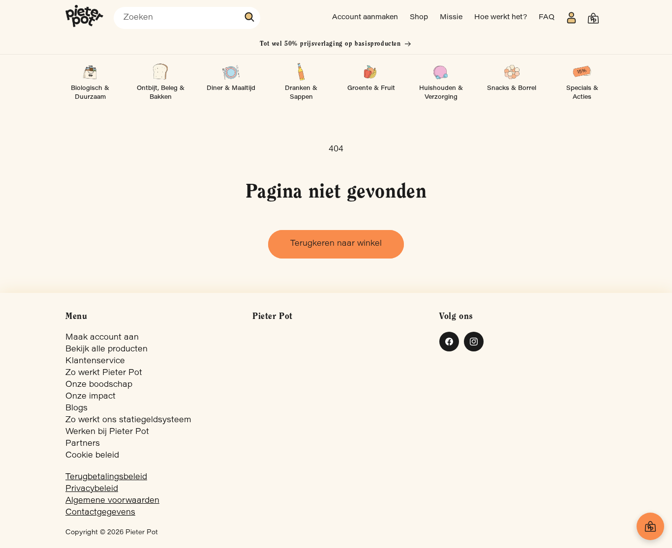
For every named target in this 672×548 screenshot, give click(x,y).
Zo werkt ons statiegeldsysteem (128, 420)
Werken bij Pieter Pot (107, 432)
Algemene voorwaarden (112, 501)
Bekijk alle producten (106, 349)
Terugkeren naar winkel (336, 244)
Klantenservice (95, 361)
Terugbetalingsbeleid (106, 477)
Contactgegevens (100, 513)
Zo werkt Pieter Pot (103, 373)
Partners (82, 444)
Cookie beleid (92, 456)
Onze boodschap (98, 385)
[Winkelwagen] (650, 526)
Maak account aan (102, 338)
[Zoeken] (250, 17)
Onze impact (90, 397)
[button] (593, 18)
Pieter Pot (141, 532)
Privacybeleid (91, 489)
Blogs (76, 408)
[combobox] (187, 18)
